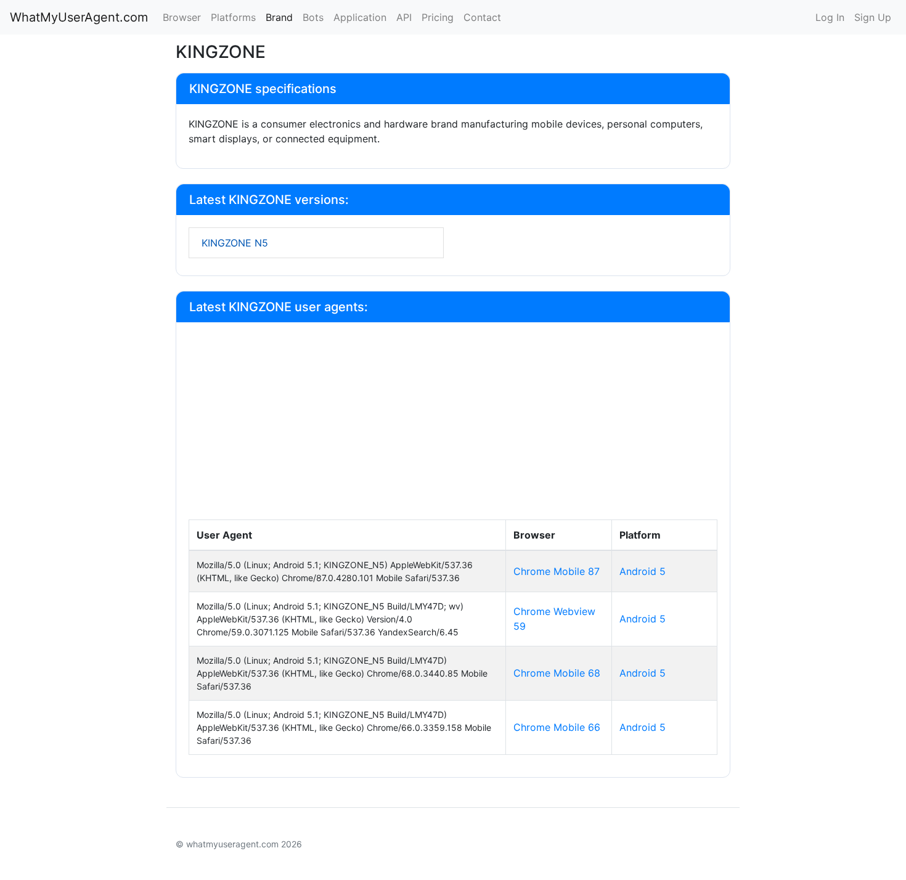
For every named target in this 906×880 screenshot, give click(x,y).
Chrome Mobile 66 (556, 727)
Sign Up (872, 17)
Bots (313, 17)
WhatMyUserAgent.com (79, 17)
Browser (182, 17)
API (404, 17)
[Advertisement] (453, 427)
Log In (829, 17)
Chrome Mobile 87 (556, 571)
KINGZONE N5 (235, 243)
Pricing (438, 17)
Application (359, 17)
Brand (279, 17)
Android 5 (642, 571)
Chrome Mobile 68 (556, 673)
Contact (482, 17)
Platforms (233, 17)
